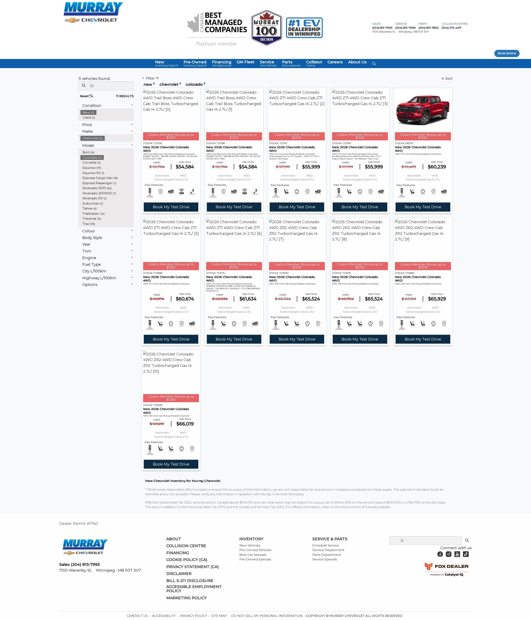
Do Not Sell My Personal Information (267, 616)
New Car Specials (252, 555)
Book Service (507, 53)
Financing (177, 553)
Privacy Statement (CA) (192, 567)
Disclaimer (178, 574)
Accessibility (164, 616)
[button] (166, 63)
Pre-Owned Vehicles (255, 550)
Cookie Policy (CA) (186, 560)
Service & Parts (329, 539)
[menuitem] (107, 112)
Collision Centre (186, 546)
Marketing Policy (186, 598)
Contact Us (138, 616)
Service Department (328, 550)
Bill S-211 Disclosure (189, 581)
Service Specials (324, 559)
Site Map (219, 616)
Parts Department (326, 555)
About (173, 539)
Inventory (251, 539)
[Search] (83, 85)
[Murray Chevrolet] (93, 12)
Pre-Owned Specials (255, 559)
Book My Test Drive (171, 207)
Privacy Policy (194, 616)
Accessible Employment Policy (194, 589)
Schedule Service (325, 545)
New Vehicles (249, 545)
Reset (85, 96)
